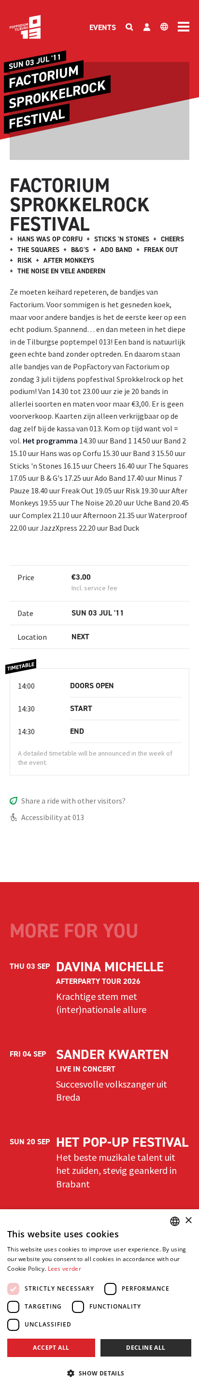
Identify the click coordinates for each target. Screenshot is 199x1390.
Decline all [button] (145, 1347)
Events (102, 27)
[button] (99, 1373)
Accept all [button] (51, 1347)
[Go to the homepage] (25, 27)
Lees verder (64, 1268)
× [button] (188, 1220)
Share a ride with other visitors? (73, 801)
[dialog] (99, 1299)
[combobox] (175, 1221)
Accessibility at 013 (52, 817)
